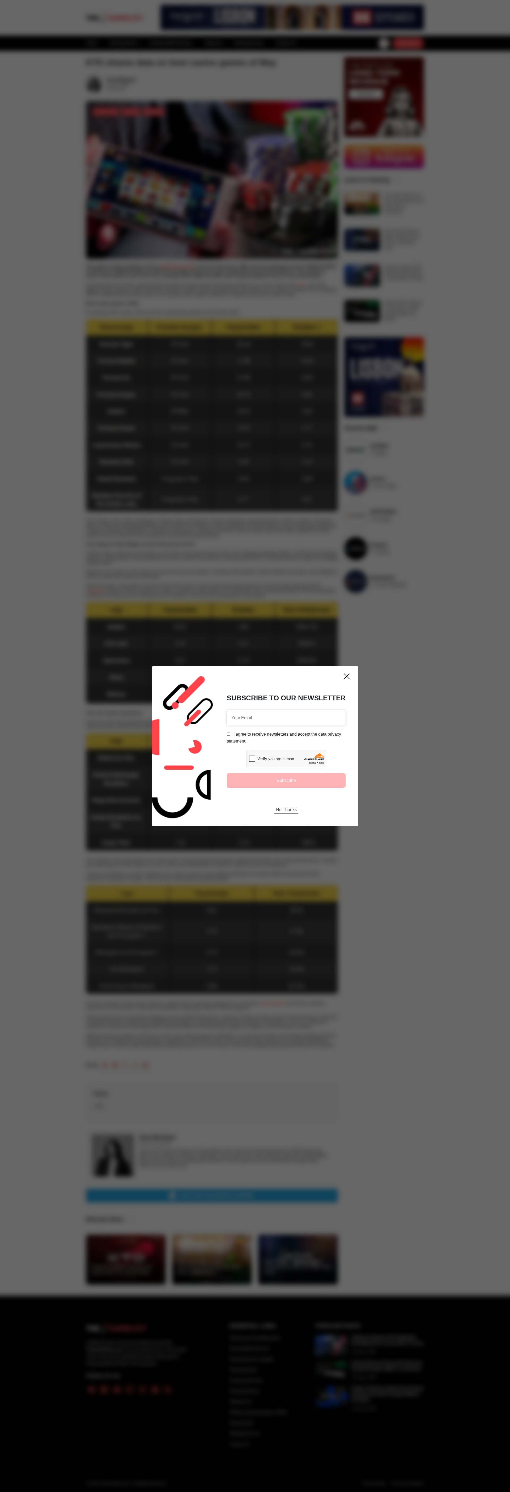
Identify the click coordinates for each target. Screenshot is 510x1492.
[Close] (347, 676)
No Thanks (286, 809)
